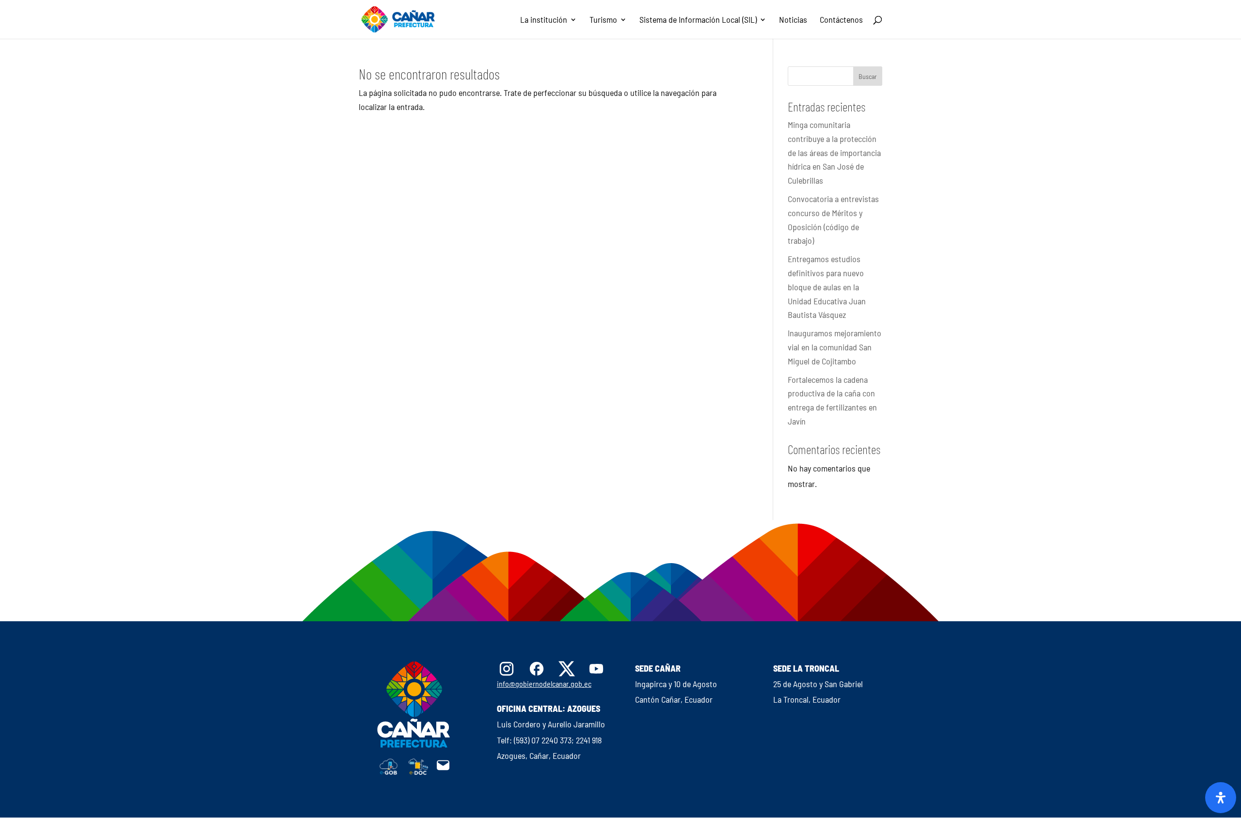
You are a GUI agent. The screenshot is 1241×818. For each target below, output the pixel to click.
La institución (543, 20)
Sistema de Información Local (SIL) (698, 20)
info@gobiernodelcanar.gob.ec (544, 683)
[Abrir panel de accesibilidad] (1220, 797)
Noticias (793, 20)
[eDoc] (418, 772)
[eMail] (443, 769)
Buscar (868, 76)
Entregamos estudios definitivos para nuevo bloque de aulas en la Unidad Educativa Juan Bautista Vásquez (827, 286)
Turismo (603, 20)
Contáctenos (841, 20)
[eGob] (389, 772)
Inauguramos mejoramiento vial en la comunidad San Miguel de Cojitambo (834, 347)
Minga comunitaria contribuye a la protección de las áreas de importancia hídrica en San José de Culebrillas (834, 152)
